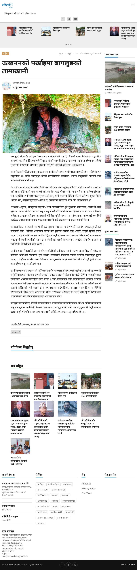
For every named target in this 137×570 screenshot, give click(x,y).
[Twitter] (69, 19)
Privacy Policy (89, 488)
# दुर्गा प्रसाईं (42, 512)
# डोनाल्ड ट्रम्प (43, 489)
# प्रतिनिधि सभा (62, 517)
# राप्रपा (54, 495)
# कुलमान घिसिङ (68, 501)
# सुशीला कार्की (56, 512)
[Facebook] (63, 19)
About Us (86, 483)
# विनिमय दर (42, 495)
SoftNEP (131, 564)
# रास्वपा (65, 495)
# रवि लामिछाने (53, 484)
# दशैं (55, 506)
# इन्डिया (55, 501)
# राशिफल (67, 484)
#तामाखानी (16, 332)
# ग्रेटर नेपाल (66, 506)
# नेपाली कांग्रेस (43, 506)
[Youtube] (75, 19)
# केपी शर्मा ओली (58, 489)
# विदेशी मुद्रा (42, 501)
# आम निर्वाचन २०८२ (45, 517)
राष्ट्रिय (69, 53)
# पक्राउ (41, 523)
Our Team (87, 493)
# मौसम (41, 484)
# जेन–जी (69, 512)
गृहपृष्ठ (61, 53)
